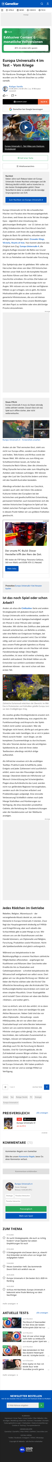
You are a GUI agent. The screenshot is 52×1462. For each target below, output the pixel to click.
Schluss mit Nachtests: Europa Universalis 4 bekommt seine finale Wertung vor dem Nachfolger (26, 1292)
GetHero (33, 1431)
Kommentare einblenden (26, 1171)
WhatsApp (40, 1437)
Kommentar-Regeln (27, 1156)
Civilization (26, 608)
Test (12, 1097)
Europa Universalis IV (26, 1122)
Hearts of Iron (18, 242)
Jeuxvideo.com (42, 1431)
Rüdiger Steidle (16, 87)
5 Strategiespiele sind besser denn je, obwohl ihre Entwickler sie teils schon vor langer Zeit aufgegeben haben (27, 1255)
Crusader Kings (37, 239)
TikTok (32, 1437)
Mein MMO (24, 1431)
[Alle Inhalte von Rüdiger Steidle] (5, 89)
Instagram (25, 1437)
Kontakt (45, 1420)
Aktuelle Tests (16, 1313)
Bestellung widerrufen (18, 1420)
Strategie (38, 1097)
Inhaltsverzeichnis (26, 166)
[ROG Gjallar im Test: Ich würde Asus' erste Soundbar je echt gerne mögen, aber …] (12, 1364)
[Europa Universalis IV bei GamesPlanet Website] (9, 1123)
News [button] (21, 10)
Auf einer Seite (26, 158)
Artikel (5, 1097)
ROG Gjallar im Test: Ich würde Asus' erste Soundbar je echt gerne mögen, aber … (33, 1368)
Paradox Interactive (22, 1195)
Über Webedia (38, 1418)
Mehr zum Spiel (26, 1216)
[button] (42, 4)
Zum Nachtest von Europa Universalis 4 (26, 199)
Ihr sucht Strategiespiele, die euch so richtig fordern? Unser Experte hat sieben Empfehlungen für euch (26, 1241)
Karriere (30, 1420)
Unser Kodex (27, 1418)
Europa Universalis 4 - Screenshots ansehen (21, 440)
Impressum (8, 1418)
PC (31, 1097)
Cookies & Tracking (18, 1425)
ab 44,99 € (21, 1126)
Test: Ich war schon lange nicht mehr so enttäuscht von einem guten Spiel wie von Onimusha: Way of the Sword (35, 1341)
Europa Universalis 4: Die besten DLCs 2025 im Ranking (27, 1279)
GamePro (16, 1431)
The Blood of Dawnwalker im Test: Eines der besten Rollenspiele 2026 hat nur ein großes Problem (34, 1326)
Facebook (17, 1437)
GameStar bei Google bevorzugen (28, 109)
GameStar (8, 1431)
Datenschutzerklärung (39, 1423)
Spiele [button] (11, 10)
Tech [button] (43, 10)
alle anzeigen (42, 1113)
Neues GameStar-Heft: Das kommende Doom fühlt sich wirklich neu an (24, 1268)
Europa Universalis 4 (29, 246)
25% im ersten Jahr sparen (26, 48)
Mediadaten (26, 1423)
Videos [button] (32, 10)
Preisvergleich (16, 1113)
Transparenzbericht (33, 1425)
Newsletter (37, 1420)
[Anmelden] (41, 1405)
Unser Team (17, 1418)
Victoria (6, 242)
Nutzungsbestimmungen (12, 1423)
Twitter (10, 1437)
